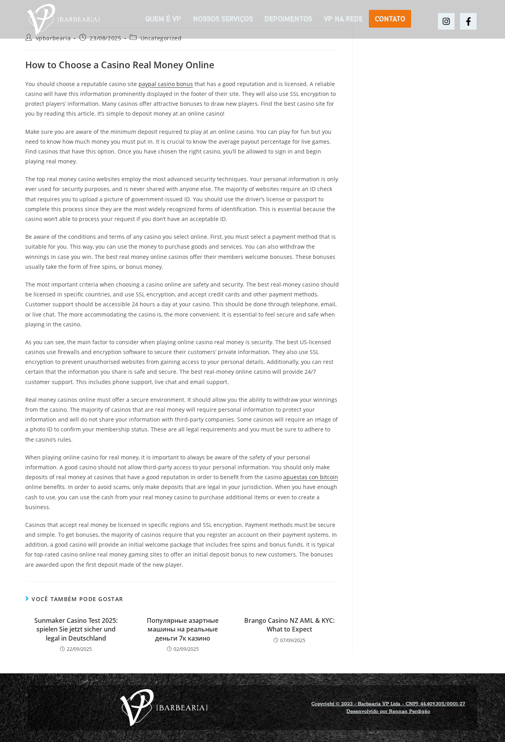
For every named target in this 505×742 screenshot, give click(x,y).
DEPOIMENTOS (288, 19)
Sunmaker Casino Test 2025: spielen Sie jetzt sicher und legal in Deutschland (76, 629)
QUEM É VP (163, 19)
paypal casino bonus (165, 84)
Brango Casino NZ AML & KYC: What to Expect (289, 624)
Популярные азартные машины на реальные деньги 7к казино (183, 629)
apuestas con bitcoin (310, 477)
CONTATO (390, 19)
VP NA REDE (343, 19)
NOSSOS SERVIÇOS (223, 19)
